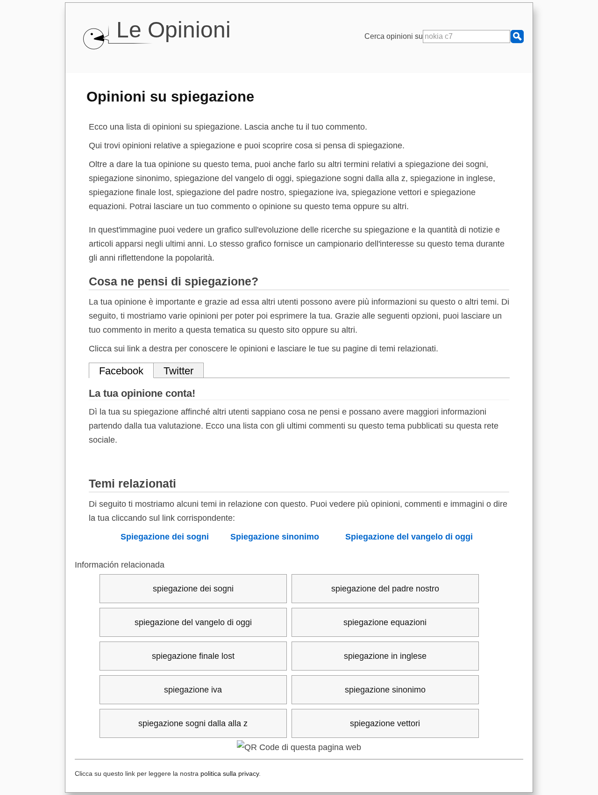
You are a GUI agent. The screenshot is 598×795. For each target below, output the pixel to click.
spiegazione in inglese (385, 656)
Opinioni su (170, 96)
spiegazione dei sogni (193, 588)
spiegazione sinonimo (385, 689)
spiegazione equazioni (385, 622)
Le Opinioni (173, 29)
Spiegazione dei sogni (165, 536)
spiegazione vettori (385, 723)
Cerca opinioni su (393, 36)
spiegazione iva (193, 689)
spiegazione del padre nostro (385, 588)
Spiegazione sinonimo (274, 536)
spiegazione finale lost (193, 656)
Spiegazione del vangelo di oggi (409, 536)
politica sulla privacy (229, 773)
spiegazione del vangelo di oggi (193, 622)
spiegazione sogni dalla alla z (193, 723)
